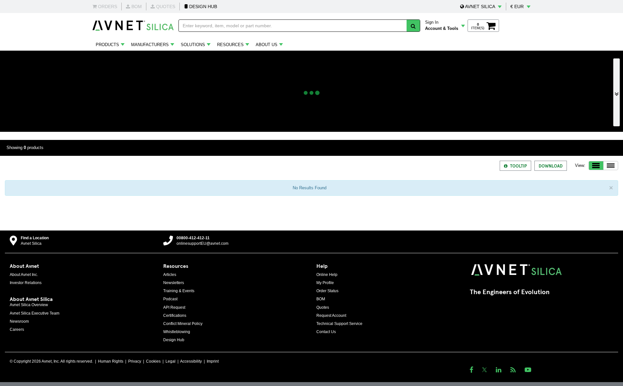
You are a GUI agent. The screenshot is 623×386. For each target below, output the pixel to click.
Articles (169, 274)
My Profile (325, 282)
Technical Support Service (339, 323)
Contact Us (326, 332)
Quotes (322, 307)
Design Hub (173, 340)
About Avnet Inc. (24, 274)
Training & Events (178, 291)
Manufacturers (150, 44)
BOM (320, 299)
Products (107, 44)
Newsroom (19, 321)
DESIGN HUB (202, 6)
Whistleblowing (176, 332)
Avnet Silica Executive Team (34, 313)
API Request (174, 307)
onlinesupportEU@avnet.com (202, 243)
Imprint (213, 361)
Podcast (170, 299)
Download (551, 165)
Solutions (193, 44)
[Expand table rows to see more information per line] (596, 165)
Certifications (174, 315)
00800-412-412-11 (193, 238)
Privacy (134, 361)
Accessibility (191, 361)
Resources (230, 44)
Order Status (327, 291)
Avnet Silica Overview (29, 305)
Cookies (153, 361)
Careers (17, 329)
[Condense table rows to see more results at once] (610, 165)
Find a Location (35, 238)
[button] (481, 6)
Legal (170, 361)
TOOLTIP (518, 165)
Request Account (331, 315)
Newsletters (173, 282)
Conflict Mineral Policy (182, 323)
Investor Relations (26, 282)
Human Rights (110, 361)
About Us (266, 44)
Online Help (326, 274)
